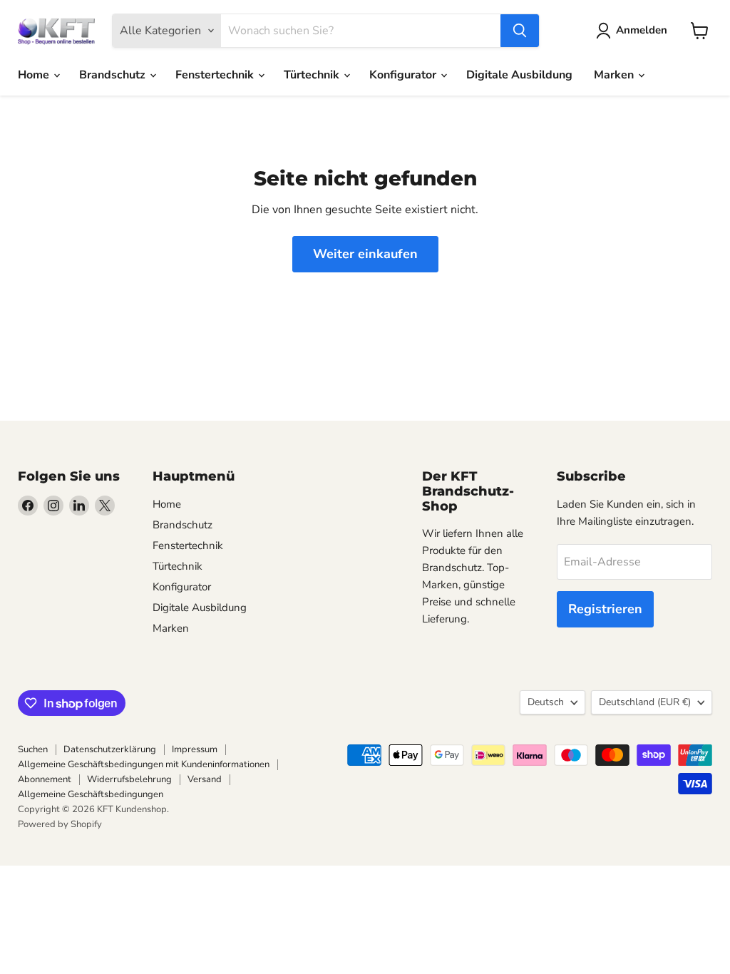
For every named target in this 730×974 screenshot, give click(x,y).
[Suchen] (519, 30)
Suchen (33, 749)
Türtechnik (313, 75)
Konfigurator (404, 75)
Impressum (194, 749)
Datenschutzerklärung (109, 749)
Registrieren (605, 608)
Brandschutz (113, 75)
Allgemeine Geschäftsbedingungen (90, 794)
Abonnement (44, 779)
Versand (204, 779)
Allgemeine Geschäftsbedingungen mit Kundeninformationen (143, 764)
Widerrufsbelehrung (129, 779)
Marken (615, 75)
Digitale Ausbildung (519, 75)
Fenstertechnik (216, 75)
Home (35, 75)
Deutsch (546, 702)
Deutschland (645, 702)
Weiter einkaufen (365, 253)
